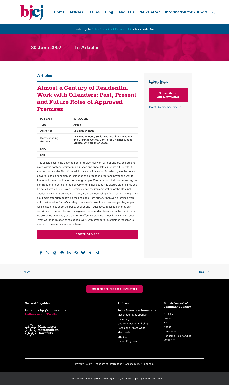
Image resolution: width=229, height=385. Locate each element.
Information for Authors (186, 12)
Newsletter (149, 12)
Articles (76, 12)
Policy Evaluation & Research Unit (112, 29)
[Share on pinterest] (62, 252)
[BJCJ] (31, 12)
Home (59, 12)
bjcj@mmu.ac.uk (53, 310)
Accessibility (132, 363)
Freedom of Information (108, 363)
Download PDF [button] (88, 234)
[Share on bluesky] (83, 252)
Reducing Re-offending (177, 335)
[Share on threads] (54, 252)
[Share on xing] (90, 252)
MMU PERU (170, 340)
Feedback (148, 363)
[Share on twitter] (47, 252)
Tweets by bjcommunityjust (165, 107)
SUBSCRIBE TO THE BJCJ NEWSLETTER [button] (114, 289)
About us (126, 12)
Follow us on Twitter (42, 314)
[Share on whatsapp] (76, 252)
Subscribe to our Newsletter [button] (168, 95)
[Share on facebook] (40, 252)
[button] (213, 12)
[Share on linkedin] (69, 252)
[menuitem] (59, 12)
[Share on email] (97, 252)
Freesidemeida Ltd (153, 378)
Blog (109, 12)
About (167, 326)
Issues (94, 12)
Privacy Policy (83, 363)
